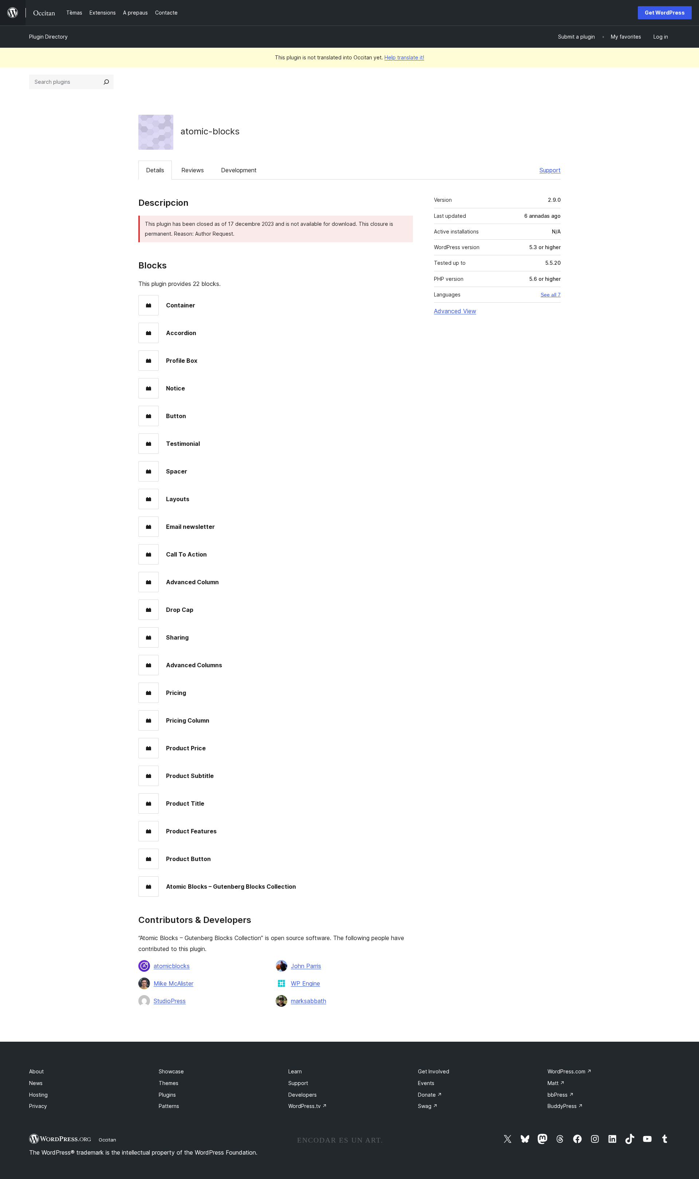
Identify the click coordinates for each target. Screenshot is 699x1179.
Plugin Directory (48, 37)
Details (155, 170)
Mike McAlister (173, 983)
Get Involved (433, 1071)
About (36, 1071)
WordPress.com (570, 1071)
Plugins (167, 1095)
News (36, 1083)
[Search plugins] (106, 82)
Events (426, 1083)
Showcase (171, 1071)
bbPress (561, 1095)
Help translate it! (404, 57)
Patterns (169, 1106)
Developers (302, 1095)
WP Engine (305, 983)
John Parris (306, 966)
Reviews (192, 170)
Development (239, 170)
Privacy (38, 1106)
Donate (430, 1095)
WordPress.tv (307, 1106)
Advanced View (455, 311)
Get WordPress (665, 12)
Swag (428, 1106)
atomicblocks (172, 966)
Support (550, 170)
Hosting (38, 1095)
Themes (168, 1083)
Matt (556, 1083)
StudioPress (170, 1001)
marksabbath (308, 1001)
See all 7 (551, 295)
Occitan (107, 1140)
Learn (295, 1071)
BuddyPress (565, 1106)
